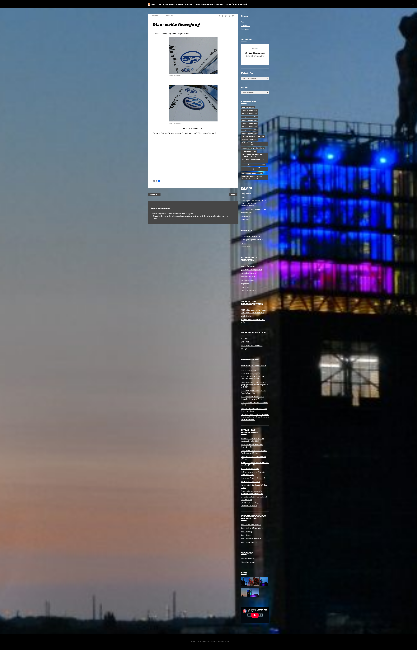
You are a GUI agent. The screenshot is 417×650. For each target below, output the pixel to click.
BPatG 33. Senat (249, 133)
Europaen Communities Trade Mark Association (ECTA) (253, 392)
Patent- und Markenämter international (252, 155)
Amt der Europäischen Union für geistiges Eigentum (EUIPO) (252, 440)
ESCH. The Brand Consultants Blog (253, 209)
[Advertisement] (178, 141)
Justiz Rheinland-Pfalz (249, 542)
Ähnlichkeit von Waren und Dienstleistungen (252, 177)
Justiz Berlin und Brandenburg (252, 528)
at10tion (244, 338)
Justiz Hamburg (246, 532)
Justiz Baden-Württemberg (251, 524)
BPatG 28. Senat (249, 123)
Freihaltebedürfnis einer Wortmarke (251, 144)
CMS (243, 197)
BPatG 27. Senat (249, 120)
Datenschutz (245, 25)
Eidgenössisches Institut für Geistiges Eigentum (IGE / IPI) (255, 463)
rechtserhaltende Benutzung (253, 160)
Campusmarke (246, 194)
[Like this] (233, 16)
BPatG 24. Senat (249, 110)
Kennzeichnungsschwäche (253, 148)
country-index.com (248, 266)
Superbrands (245, 287)
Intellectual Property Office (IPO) (253, 478)
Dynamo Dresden (249, 139)
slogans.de (245, 284)
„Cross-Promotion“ (189, 133)
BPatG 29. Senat (249, 126)
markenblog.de (246, 213)
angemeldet (162, 213)
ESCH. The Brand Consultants (251, 345)
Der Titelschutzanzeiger (253, 136)
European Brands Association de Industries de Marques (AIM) (252, 398)
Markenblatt (249, 151)
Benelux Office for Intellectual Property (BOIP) (252, 446)
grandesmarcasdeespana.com (251, 270)
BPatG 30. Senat (249, 130)
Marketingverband (248, 562)
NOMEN (244, 349)
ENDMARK (245, 342)
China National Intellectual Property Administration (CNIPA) (254, 452)
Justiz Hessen (246, 535)
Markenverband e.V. (248, 559)
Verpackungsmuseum (248, 291)
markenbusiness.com (248, 273)
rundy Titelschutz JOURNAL (253, 165)
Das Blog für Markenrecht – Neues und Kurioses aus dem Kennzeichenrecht (253, 203)
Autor (243, 22)
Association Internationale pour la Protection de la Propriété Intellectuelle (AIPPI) (253, 367)
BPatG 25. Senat (249, 113)
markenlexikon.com (248, 277)
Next (233, 194)
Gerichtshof (245, 247)
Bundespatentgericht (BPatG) (252, 240)
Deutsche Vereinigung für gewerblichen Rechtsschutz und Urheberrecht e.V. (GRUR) (252, 376)
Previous (154, 194)
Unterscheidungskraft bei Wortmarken (252, 169)
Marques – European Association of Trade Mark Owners (254, 409)
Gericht (244, 243)
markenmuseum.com (248, 280)
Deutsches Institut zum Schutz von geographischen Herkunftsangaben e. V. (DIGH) (254, 384)
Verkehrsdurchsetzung (252, 173)
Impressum (245, 29)
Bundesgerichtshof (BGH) (250, 236)
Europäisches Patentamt (250, 468)
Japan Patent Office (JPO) (250, 481)
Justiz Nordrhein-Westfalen (251, 539)
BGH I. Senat (248, 107)
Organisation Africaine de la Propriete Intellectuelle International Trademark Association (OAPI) (255, 416)
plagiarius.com (246, 316)
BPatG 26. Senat (249, 117)
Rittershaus (245, 220)
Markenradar (246, 216)
